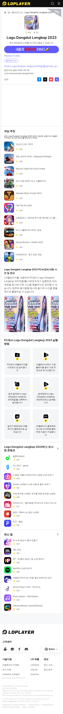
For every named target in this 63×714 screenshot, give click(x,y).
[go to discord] (26, 649)
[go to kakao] (12, 649)
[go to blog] (19, 649)
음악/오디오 (17, 12)
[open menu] (59, 3)
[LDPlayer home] (16, 3)
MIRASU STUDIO (12, 56)
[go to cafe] (5, 649)
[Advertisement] (31, 105)
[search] (52, 3)
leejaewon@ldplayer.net (10, 701)
